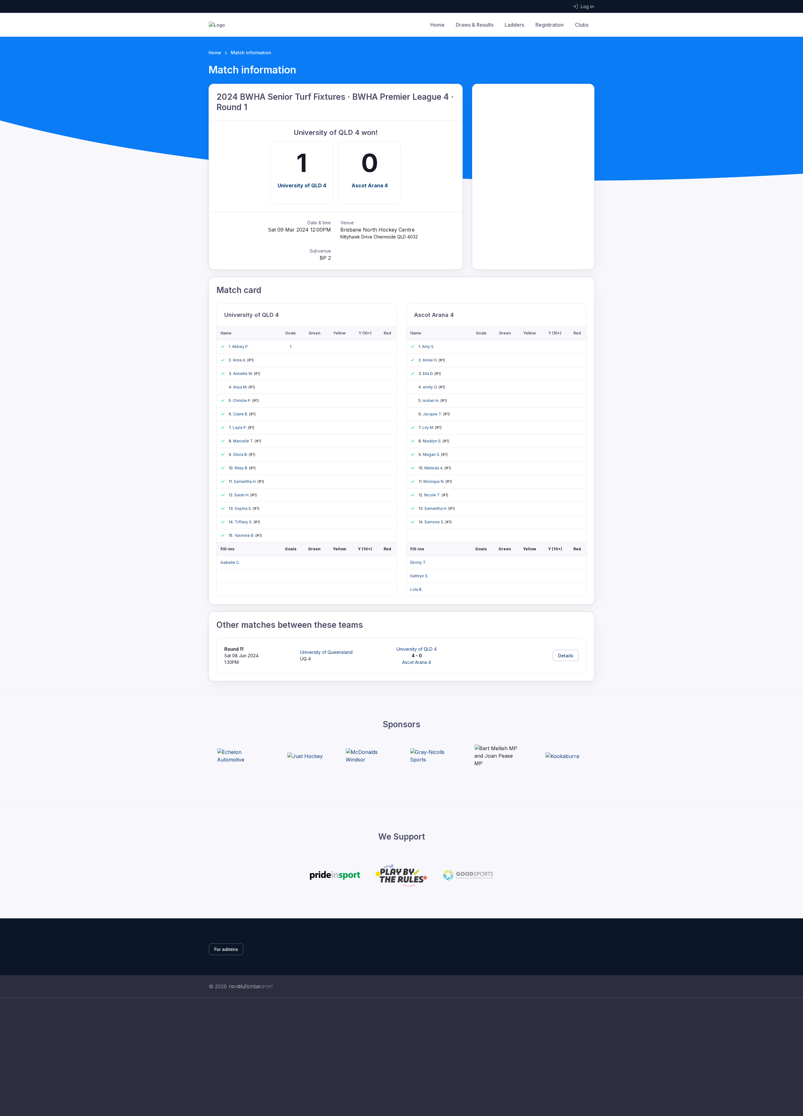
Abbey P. (240, 346)
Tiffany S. (244, 522)
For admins (226, 949)
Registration (549, 25)
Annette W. (243, 373)
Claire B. (241, 414)
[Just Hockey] (305, 756)
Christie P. (242, 400)
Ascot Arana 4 (370, 185)
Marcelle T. (244, 441)
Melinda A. (434, 468)
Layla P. (240, 427)
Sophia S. (244, 508)
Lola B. (416, 589)
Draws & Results (474, 25)
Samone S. (434, 522)
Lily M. (429, 427)
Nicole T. (433, 495)
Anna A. (240, 360)
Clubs (581, 25)
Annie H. (431, 360)
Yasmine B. (244, 535)
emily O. (431, 387)
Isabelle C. (230, 562)
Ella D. (428, 373)
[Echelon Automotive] (240, 755)
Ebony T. (418, 562)
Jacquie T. (433, 414)
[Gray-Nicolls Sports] (433, 755)
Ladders (514, 25)
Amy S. (428, 346)
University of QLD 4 (302, 185)
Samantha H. (246, 481)
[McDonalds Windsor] (369, 755)
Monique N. (434, 481)
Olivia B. (241, 454)
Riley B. (242, 468)
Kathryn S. (419, 576)
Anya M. (240, 387)
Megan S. (432, 454)
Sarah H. (242, 495)
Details (565, 655)
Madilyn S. (433, 441)
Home (437, 25)
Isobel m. (431, 400)
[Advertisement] (397, 1057)
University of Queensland (326, 652)
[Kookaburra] (562, 756)
